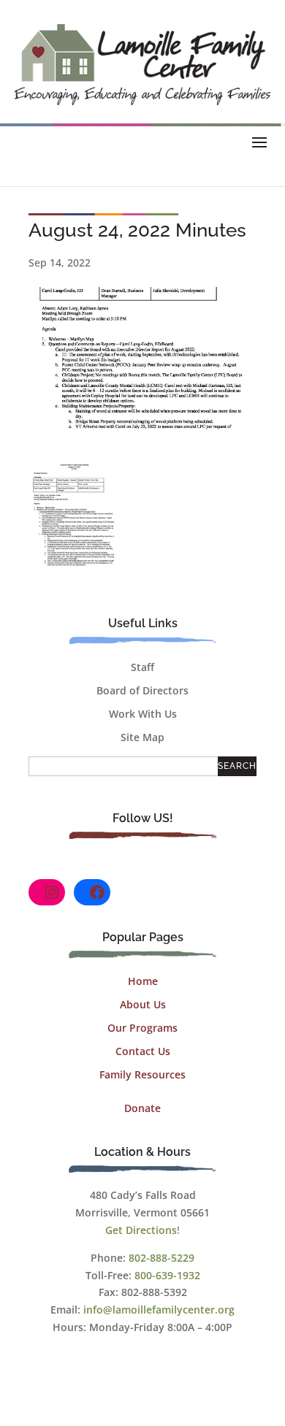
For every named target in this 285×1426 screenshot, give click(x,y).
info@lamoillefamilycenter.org (159, 1309)
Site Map (142, 737)
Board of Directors (142, 690)
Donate (142, 1108)
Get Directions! (142, 1230)
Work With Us (143, 714)
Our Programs (142, 1028)
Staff (142, 667)
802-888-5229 (161, 1258)
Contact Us (142, 1051)
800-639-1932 (167, 1275)
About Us (143, 1004)
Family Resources (142, 1074)
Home (143, 981)
